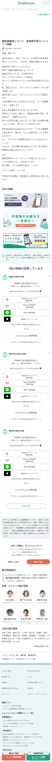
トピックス (6, 706)
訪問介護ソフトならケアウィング (13, 726)
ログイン (46, 3)
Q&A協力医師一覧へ (42, 646)
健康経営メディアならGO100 (33, 737)
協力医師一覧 (6, 676)
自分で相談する (28, 257)
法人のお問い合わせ (34, 671)
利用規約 (17, 283)
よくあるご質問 (6, 671)
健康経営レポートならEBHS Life (12, 737)
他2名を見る (26, 506)
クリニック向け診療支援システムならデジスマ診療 (18, 723)
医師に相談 (38, 562)
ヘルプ (30, 676)
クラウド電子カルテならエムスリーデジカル (16, 720)
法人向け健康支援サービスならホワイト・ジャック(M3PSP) (21, 734)
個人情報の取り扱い (29, 283)
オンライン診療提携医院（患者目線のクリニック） (18, 709)
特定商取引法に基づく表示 (10, 688)
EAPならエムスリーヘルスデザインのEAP (15, 746)
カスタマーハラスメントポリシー (38, 694)
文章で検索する (43, 15)
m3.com (10, 581)
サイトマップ (6, 694)
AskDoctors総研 (16, 706)
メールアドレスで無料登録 (26, 335)
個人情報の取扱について (35, 682)
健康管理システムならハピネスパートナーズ (16, 740)
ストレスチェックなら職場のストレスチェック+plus (18, 743)
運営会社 (30, 688)
